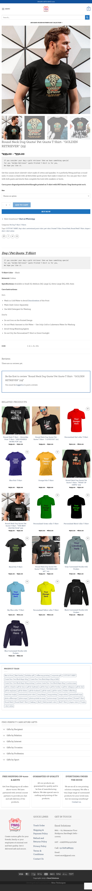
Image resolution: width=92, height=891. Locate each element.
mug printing (52, 694)
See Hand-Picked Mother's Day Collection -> (46, 22)
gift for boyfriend (32, 687)
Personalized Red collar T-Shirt (76, 437)
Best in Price (9, 675)
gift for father (22, 691)
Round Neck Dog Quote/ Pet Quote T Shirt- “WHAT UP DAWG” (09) (76, 482)
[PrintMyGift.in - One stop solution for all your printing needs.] (46, 9)
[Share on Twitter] (13, 236)
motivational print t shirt (34, 228)
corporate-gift (56, 675)
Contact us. (76, 802)
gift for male (46, 691)
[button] (6, 9)
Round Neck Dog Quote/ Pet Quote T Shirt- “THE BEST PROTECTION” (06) (15, 525)
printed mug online (65, 698)
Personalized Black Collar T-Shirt (76, 524)
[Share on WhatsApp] (4, 236)
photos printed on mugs (37, 698)
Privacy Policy (39, 846)
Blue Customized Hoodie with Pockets (15, 652)
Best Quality (19, 675)
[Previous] (6, 70)
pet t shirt (47, 228)
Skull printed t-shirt (50, 702)
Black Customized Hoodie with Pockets (76, 611)
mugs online (63, 694)
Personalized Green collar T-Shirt (46, 524)
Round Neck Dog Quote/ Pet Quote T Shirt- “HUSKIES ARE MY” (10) (46, 569)
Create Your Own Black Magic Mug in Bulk (44, 679)
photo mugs (23, 698)
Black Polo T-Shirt (15, 567)
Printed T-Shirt (56, 228)
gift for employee (10, 691)
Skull (39, 702)
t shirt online (10, 231)
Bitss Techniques (58, 883)
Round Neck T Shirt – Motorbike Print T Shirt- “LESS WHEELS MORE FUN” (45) (15, 439)
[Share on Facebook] (8, 236)
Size (3, 190)
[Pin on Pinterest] (17, 236)
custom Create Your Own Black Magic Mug (50, 683)
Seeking (32, 702)
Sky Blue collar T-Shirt (15, 610)
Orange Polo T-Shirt (46, 480)
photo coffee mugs (11, 698)
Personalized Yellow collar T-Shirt (46, 610)
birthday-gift (29, 675)
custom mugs (71, 683)
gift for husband (34, 691)
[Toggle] (4, 729)
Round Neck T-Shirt (77, 228)
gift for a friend (10, 687)
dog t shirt (22, 228)
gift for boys (44, 687)
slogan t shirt (73, 702)
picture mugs (52, 698)
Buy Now (46, 211)
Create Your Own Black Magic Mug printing (19, 683)
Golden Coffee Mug (69, 691)
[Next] (86, 70)
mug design (42, 694)
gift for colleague (68, 687)
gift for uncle (56, 691)
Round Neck (66, 228)
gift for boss (21, 687)
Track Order (39, 825)
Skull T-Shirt (63, 702)
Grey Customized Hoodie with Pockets (76, 568)
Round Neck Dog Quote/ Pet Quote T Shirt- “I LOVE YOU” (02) (45, 438)
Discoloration (33, 300)
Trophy (82, 702)
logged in (20, 385)
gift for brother (55, 687)
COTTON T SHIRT (12, 228)
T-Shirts (23, 225)
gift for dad (79, 687)
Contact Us (38, 859)
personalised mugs (76, 694)
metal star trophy (10, 694)
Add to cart (21, 205)
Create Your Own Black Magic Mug (16, 679)
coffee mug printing (43, 675)
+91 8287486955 (66, 848)
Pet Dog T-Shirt (15, 225)
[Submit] (87, 17)
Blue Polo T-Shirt (15, 480)
